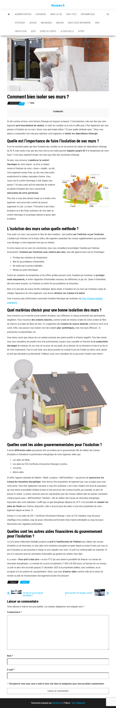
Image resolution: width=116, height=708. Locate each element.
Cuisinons (41, 14)
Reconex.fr (58, 5)
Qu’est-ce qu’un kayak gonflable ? (33, 594)
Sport (81, 31)
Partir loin (20, 31)
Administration (23, 14)
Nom (10, 655)
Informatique (88, 14)
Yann (32, 103)
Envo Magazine (78, 703)
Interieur (20, 22)
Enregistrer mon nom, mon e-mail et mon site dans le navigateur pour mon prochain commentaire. (57, 683)
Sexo (33, 31)
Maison (60, 22)
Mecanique (46, 22)
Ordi (97, 22)
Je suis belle (67, 31)
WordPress (57, 703)
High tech (71, 14)
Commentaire (14, 612)
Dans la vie (56, 14)
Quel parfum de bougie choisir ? (78, 594)
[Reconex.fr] (9, 14)
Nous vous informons (79, 22)
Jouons (33, 22)
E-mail (11, 669)
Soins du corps (48, 31)
